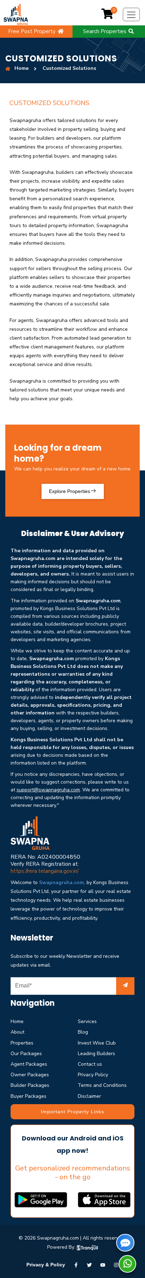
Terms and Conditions (102, 1085)
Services (87, 1021)
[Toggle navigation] (131, 14)
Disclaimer (89, 1096)
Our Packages (26, 1053)
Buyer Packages (28, 1096)
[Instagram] (116, 1264)
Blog (83, 1032)
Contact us (90, 1064)
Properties (22, 1043)
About (17, 1032)
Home (17, 1021)
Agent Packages (29, 1064)
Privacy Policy (93, 1074)
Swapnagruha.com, (62, 882)
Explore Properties (69, 491)
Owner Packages (30, 1074)
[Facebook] (76, 1264)
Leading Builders (96, 1053)
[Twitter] (89, 1264)
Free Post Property (32, 31)
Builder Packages (30, 1085)
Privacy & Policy (45, 1264)
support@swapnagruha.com (48, 789)
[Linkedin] (102, 1264)
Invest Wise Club (97, 1043)
